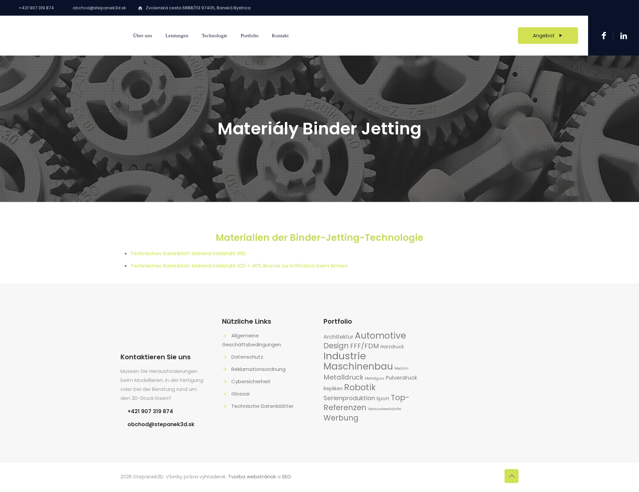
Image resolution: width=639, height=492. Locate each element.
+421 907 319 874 (150, 411)
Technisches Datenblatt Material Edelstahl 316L (188, 253)
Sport (382, 398)
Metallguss (374, 378)
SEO (286, 476)
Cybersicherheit (251, 381)
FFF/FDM (364, 346)
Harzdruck (392, 346)
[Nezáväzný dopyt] (604, 36)
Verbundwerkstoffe (384, 409)
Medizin (401, 368)
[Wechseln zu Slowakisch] (305, 35)
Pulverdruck (401, 378)
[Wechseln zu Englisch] (324, 35)
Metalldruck (343, 377)
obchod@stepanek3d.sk (160, 424)
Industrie (344, 356)
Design (336, 346)
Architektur (338, 337)
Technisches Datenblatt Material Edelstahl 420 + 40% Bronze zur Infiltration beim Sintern (239, 265)
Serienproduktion (349, 398)
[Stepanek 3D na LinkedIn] (623, 35)
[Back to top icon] (512, 476)
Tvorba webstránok (252, 476)
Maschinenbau (358, 366)
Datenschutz (247, 356)
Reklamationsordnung (258, 369)
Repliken (333, 388)
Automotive (380, 335)
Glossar (240, 393)
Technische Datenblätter (262, 406)
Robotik (360, 387)
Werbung (340, 418)
